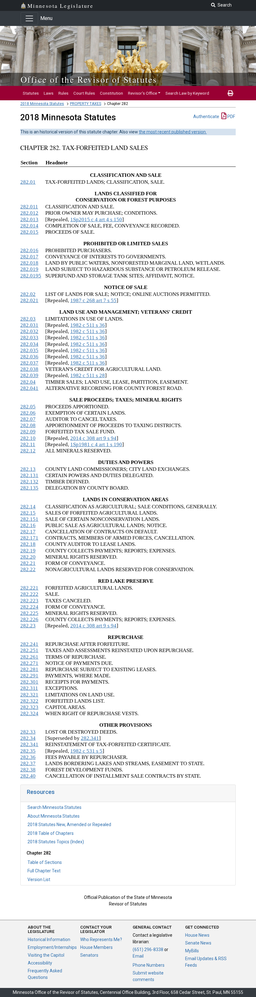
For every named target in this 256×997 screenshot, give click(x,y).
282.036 (29, 357)
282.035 (29, 350)
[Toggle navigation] (29, 18)
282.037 (29, 363)
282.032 (29, 331)
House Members (96, 947)
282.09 (28, 432)
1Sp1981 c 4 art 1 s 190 (96, 444)
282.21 (28, 563)
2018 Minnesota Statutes (42, 104)
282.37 (28, 763)
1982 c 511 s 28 (87, 375)
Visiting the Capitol (46, 955)
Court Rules (84, 93)
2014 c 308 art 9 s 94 (93, 438)
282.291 (29, 676)
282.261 (29, 657)
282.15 (28, 513)
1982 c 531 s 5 (86, 751)
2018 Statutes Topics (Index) (55, 841)
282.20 (28, 557)
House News (197, 935)
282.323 (29, 707)
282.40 (28, 776)
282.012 (29, 213)
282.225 (29, 613)
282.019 (29, 269)
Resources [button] (41, 792)
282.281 (29, 669)
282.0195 (30, 276)
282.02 (28, 294)
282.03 (28, 319)
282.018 (29, 263)
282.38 (28, 770)
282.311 (29, 688)
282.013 (29, 219)
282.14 (28, 507)
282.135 (29, 488)
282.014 (29, 226)
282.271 (29, 663)
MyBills (192, 950)
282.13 (28, 469)
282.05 (28, 407)
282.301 (29, 682)
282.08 (28, 425)
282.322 (29, 701)
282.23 (28, 626)
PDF (230, 116)
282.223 (29, 601)
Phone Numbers (149, 965)
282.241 (29, 644)
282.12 (28, 451)
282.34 (28, 738)
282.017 (29, 257)
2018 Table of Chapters (50, 833)
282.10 (28, 438)
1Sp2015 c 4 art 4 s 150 (96, 219)
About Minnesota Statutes (53, 816)
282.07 (28, 419)
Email (138, 956)
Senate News (198, 942)
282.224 (29, 607)
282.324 (29, 713)
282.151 (29, 519)
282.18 (28, 544)
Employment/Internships (52, 947)
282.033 (29, 338)
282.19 (28, 551)
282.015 (29, 232)
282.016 (29, 250)
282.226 (29, 619)
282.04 (28, 382)
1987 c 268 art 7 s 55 (93, 300)
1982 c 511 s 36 (87, 325)
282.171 (29, 538)
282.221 (29, 588)
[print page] (230, 93)
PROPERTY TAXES (85, 104)
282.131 (29, 475)
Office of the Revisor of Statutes (89, 79)
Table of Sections (44, 862)
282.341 (90, 738)
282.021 (29, 300)
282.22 (28, 569)
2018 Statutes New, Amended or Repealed (69, 824)
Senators (89, 955)
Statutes (31, 93)
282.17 (28, 532)
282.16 (28, 525)
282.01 (28, 182)
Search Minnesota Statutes (54, 807)
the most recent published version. (173, 131)
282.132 (29, 482)
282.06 (28, 413)
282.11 (27, 444)
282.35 (28, 751)
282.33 (28, 732)
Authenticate (206, 116)
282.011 (29, 207)
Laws (48, 93)
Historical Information (49, 939)
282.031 (29, 325)
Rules (63, 93)
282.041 (29, 388)
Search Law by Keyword (187, 93)
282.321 (29, 695)
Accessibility (40, 962)
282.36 (28, 757)
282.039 (29, 375)
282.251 (29, 650)
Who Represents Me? (101, 939)
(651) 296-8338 (148, 949)
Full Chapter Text (44, 870)
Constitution (111, 93)
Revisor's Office (142, 93)
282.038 (29, 369)
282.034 (29, 344)
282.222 (29, 594)
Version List (38, 879)
